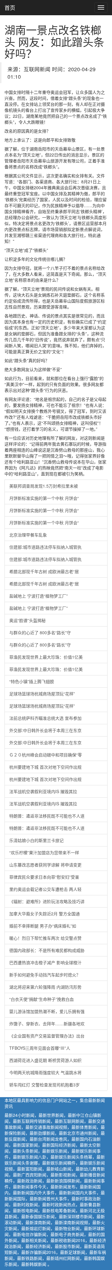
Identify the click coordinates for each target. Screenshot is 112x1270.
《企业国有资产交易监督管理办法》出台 (47, 1036)
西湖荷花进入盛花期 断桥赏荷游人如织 (45, 1060)
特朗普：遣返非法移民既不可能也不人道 (47, 816)
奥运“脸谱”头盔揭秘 (27, 620)
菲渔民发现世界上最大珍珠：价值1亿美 (46, 657)
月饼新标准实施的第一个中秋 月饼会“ (44, 498)
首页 (9, 7)
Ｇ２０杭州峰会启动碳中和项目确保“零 (45, 755)
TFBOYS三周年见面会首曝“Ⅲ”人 (39, 1048)
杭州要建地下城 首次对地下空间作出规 (45, 767)
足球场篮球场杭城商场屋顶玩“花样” (42, 694)
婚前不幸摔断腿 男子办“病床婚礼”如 (42, 926)
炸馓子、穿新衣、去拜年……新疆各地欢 (47, 1023)
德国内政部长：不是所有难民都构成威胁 (47, 950)
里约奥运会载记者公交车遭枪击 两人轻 (45, 889)
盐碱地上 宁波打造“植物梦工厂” (38, 596)
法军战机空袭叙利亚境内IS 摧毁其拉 (43, 791)
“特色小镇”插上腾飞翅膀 (31, 681)
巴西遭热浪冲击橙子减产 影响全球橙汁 (45, 962)
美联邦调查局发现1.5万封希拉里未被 (43, 486)
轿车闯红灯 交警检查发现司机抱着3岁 (44, 1085)
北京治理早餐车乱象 (28, 535)
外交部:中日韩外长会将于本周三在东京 (45, 730)
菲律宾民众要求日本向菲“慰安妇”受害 (44, 877)
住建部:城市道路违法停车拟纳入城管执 (45, 547)
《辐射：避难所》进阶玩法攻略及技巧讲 (47, 901)
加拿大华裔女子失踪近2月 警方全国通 (44, 914)
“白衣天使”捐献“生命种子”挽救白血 (41, 999)
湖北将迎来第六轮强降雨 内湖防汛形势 (45, 987)
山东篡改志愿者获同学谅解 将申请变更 (45, 865)
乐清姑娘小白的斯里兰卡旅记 (36, 840)
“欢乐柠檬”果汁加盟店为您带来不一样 (44, 852)
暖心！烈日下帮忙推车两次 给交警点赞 (45, 938)
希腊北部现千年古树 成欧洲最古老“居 (44, 571)
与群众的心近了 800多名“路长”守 (40, 632)
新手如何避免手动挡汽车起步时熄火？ (44, 975)
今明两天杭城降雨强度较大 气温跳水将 (45, 1072)
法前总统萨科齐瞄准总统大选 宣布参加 (45, 718)
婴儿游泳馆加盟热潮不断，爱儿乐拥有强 (47, 1011)
